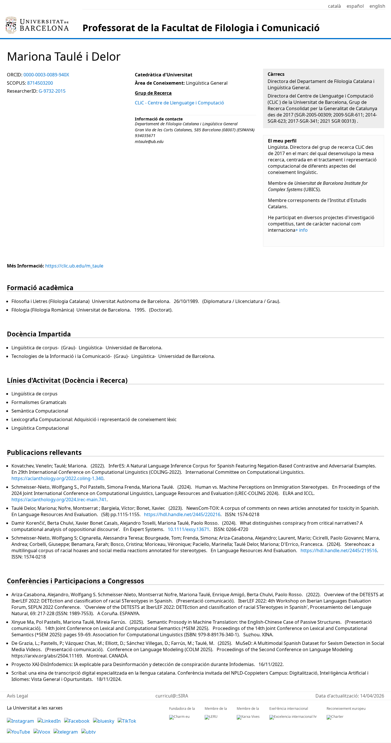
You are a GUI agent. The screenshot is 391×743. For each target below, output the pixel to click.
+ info (301, 230)
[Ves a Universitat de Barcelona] (37, 19)
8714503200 (40, 83)
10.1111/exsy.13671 (188, 529)
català (334, 6)
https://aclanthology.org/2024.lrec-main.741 (58, 499)
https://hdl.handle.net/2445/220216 (182, 514)
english (377, 6)
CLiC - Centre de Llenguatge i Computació (179, 103)
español (355, 6)
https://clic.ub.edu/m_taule (74, 266)
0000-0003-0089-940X (46, 75)
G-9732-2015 (52, 91)
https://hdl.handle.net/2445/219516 (339, 550)
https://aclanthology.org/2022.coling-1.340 (57, 478)
